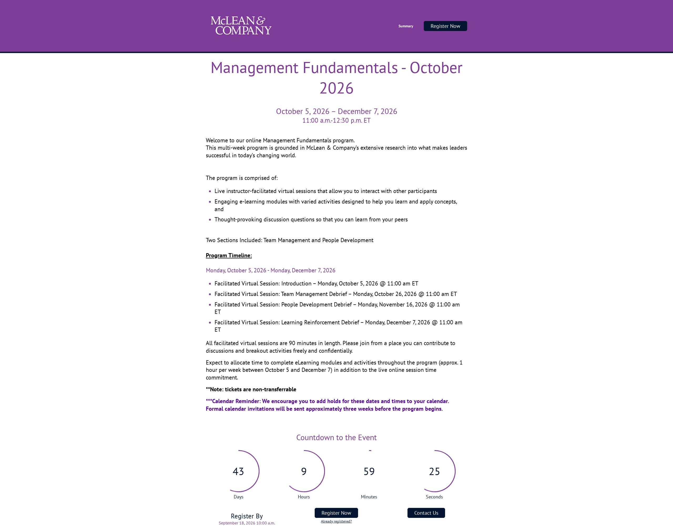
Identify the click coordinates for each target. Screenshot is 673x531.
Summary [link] (406, 26)
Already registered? (336, 521)
